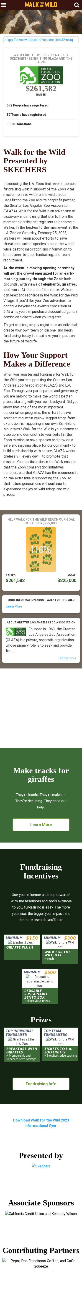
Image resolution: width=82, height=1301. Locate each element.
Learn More (14, 606)
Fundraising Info (41, 1083)
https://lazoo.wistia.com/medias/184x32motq (39, 40)
